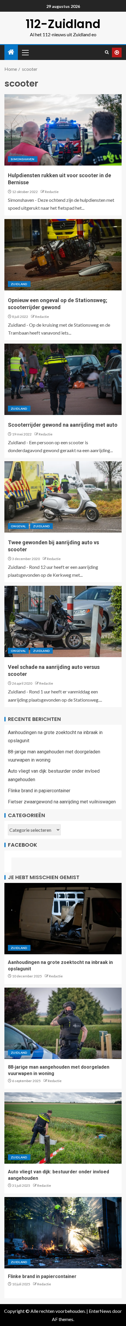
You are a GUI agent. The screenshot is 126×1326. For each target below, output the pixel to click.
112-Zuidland (63, 24)
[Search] (106, 52)
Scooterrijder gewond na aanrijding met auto (63, 425)
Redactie (52, 192)
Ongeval (18, 526)
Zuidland (19, 284)
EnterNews (100, 1311)
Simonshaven (23, 159)
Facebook (22, 844)
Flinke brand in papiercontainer (39, 790)
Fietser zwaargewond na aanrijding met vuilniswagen (62, 802)
